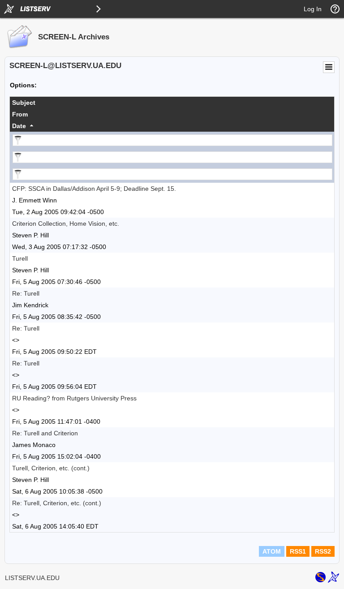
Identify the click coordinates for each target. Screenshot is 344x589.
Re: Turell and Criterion (45, 433)
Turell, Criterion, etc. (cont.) (51, 468)
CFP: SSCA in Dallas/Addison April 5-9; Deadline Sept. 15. (94, 188)
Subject (23, 102)
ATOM (271, 551)
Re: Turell (25, 293)
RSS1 (298, 551)
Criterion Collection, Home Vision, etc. (65, 223)
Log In (313, 9)
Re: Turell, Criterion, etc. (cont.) (56, 503)
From (20, 114)
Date (19, 125)
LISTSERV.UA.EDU (32, 577)
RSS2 (323, 551)
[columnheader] (172, 102)
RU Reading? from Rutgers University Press (74, 398)
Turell (20, 258)
